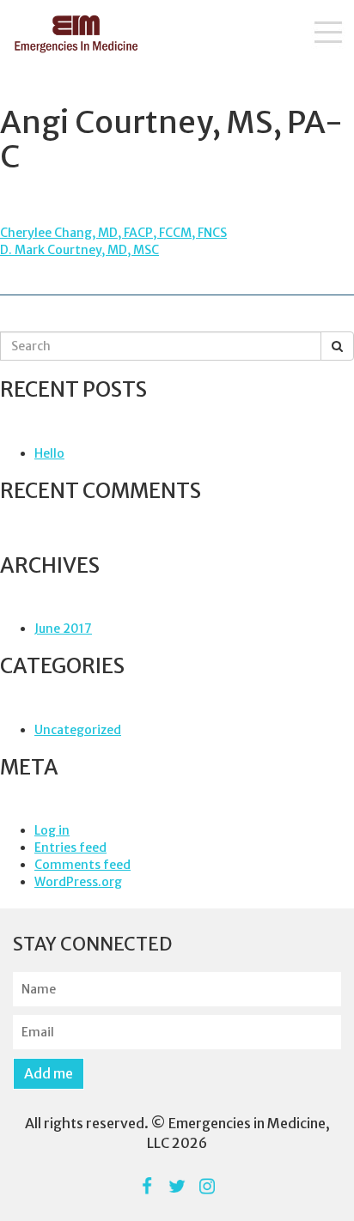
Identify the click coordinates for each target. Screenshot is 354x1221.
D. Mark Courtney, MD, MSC (79, 250)
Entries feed (70, 847)
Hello (49, 453)
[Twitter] (177, 1186)
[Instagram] (207, 1186)
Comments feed (82, 864)
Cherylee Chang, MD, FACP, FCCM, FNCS (113, 232)
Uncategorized (77, 730)
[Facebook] (147, 1186)
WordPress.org (78, 882)
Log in (52, 830)
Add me (48, 1073)
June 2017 (63, 628)
